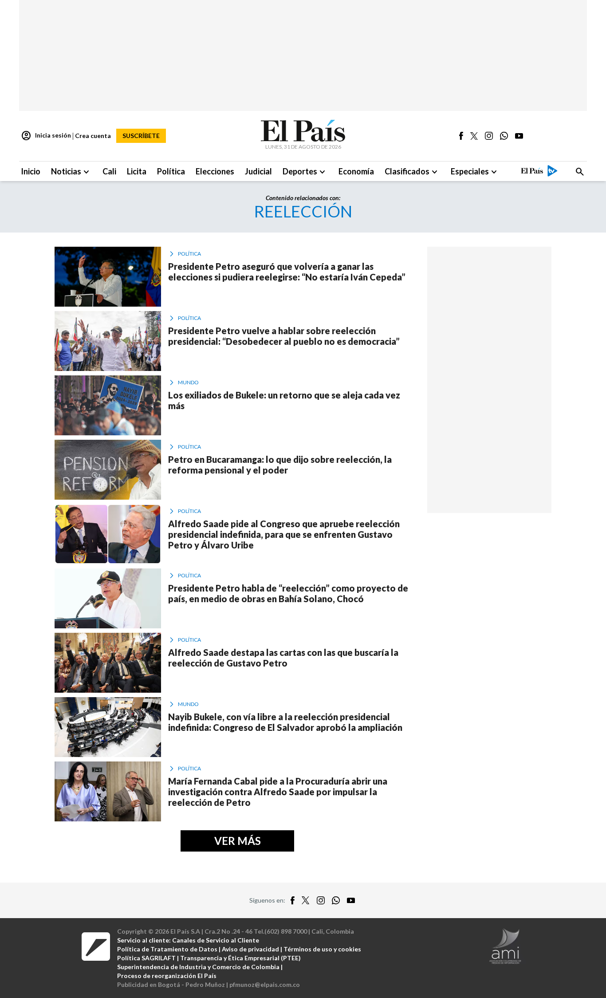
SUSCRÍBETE (141, 135)
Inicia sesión (46, 135)
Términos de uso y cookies (322, 949)
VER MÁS (237, 840)
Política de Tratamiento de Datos (167, 949)
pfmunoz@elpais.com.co (264, 984)
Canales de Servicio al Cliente (215, 940)
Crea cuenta (93, 135)
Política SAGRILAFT (146, 958)
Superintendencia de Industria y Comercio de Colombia (198, 966)
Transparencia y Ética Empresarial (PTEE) (240, 958)
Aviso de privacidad (250, 949)
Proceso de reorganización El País (166, 975)
